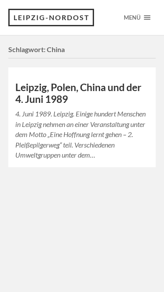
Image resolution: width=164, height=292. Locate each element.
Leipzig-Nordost (52, 17)
